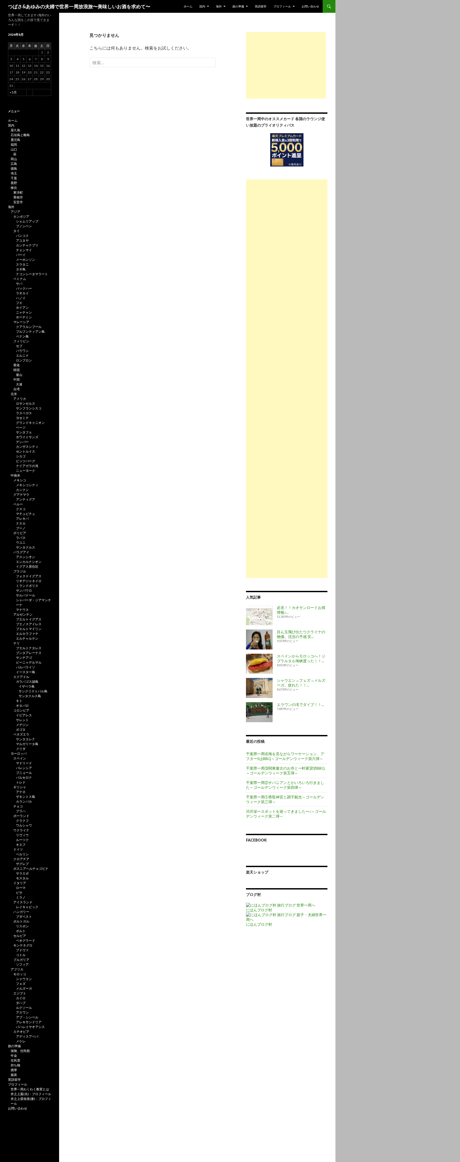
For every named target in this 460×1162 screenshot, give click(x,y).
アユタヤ (22, 240)
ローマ (21, 888)
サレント (22, 720)
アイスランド (22, 902)
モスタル (22, 878)
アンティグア (25, 499)
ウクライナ (21, 830)
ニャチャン (24, 312)
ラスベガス (24, 413)
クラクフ (22, 821)
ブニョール (24, 773)
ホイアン (22, 308)
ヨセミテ (22, 418)
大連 (19, 384)
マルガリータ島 (27, 744)
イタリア (19, 883)
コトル (21, 955)
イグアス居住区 (27, 566)
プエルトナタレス (29, 648)
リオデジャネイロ (29, 581)
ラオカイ (22, 293)
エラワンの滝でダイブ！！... (300, 704)
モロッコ (19, 974)
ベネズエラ (21, 734)
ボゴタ (21, 730)
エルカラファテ (27, 634)
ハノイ (21, 298)
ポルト (21, 931)
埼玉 (14, 173)
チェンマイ (24, 250)
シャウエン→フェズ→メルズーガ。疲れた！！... (301, 682)
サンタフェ (24, 432)
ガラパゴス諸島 (27, 682)
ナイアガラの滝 (27, 466)
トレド (21, 782)
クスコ (21, 509)
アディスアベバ (27, 1036)
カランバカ (24, 801)
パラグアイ (21, 552)
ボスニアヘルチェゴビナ (30, 869)
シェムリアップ (27, 221)
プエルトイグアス (29, 619)
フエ (19, 303)
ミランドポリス (27, 586)
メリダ (21, 749)
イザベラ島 (27, 686)
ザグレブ (22, 864)
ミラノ (21, 897)
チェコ (18, 806)
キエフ (21, 845)
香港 (16, 365)
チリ (16, 643)
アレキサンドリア (29, 1022)
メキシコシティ (27, 485)
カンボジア (21, 216)
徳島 (14, 168)
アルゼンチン (22, 614)
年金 (14, 1056)
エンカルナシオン (29, 562)
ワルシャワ (24, 825)
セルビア (19, 936)
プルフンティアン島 (30, 332)
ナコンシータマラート (32, 274)
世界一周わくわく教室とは (30, 1089)
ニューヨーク (25, 471)
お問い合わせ (310, 6)
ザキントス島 (25, 797)
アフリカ (17, 969)
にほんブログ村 (259, 910)
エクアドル (21, 677)
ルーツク (22, 840)
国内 (202, 6)
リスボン (22, 926)
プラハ (21, 811)
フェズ (21, 984)
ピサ (19, 893)
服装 (14, 1075)
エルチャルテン (27, 638)
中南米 (15, 475)
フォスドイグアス (29, 576)
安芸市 (18, 202)
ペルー (18, 504)
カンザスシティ (27, 447)
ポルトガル (21, 921)
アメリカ (19, 399)
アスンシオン (25, 557)
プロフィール (282, 6)
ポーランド (21, 816)
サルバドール (25, 595)
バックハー (24, 288)
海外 (219, 6)
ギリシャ (19, 787)
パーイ (21, 255)
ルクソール (24, 1008)
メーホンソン (25, 260)
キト (19, 701)
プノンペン (24, 226)
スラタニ (22, 264)
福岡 (14, 145)
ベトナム (19, 279)
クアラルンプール (29, 327)
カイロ (21, 998)
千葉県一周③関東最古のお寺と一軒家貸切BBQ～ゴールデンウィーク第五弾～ (285, 770)
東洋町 (18, 192)
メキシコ (19, 480)
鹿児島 (15, 140)
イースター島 (25, 672)
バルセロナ (24, 777)
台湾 (16, 389)
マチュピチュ (25, 514)
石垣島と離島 (20, 135)
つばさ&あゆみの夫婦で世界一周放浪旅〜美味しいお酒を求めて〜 (79, 6)
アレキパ (22, 519)
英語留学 (260, 6)
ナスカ (21, 523)
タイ (16, 231)
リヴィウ (22, 835)
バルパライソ (25, 667)
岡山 (14, 159)
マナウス (22, 610)
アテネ (21, 792)
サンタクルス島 (30, 696)
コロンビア (21, 710)
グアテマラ (21, 495)
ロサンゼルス (25, 403)
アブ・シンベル (27, 1017)
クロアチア (21, 859)
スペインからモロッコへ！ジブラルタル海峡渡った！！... (301, 658)
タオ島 (21, 269)
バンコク (22, 236)
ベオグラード (25, 940)
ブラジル (19, 571)
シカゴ (21, 456)
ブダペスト (24, 917)
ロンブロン (24, 360)
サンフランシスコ (29, 408)
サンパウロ (24, 590)
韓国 (16, 370)
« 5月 (13, 92)
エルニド (22, 355)
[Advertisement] (286, 65)
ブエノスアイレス (29, 624)
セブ (19, 346)
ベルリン (22, 854)
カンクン (22, 490)
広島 (14, 164)
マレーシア (21, 322)
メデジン (22, 725)
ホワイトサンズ (27, 437)
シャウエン (24, 979)
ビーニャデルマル (29, 662)
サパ (19, 284)
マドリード (24, 763)
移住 (14, 188)
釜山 (19, 375)
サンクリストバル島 (33, 691)
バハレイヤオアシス (30, 1027)
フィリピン (21, 341)
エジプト (19, 993)
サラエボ (22, 873)
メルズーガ (24, 988)
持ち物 (15, 1065)
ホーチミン (24, 317)
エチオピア (21, 1032)
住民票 (15, 1060)
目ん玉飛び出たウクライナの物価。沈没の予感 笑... (301, 634)
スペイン (19, 758)
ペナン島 (22, 336)
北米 (14, 394)
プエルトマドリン (29, 629)
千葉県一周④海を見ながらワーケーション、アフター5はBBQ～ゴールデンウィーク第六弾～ (285, 756)
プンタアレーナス (29, 653)
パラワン (22, 351)
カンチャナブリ (27, 245)
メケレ (21, 1041)
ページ (21, 427)
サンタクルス (25, 547)
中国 (16, 379)
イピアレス (24, 715)
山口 (14, 149)
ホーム (188, 6)
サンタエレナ (25, 739)
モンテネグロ (22, 945)
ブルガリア (21, 960)
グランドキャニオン (30, 423)
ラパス (21, 538)
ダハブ (21, 1003)
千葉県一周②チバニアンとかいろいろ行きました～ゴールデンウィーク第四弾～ (285, 785)
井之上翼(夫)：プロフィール (31, 1094)
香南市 (18, 197)
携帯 (14, 1070)
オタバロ (22, 706)
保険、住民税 (20, 1051)
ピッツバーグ (25, 461)
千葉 (14, 178)
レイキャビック (27, 907)
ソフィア (22, 964)
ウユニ (21, 543)
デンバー (22, 442)
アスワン (22, 1012)
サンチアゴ (24, 658)
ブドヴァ (22, 950)
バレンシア (24, 768)
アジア (15, 212)
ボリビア (19, 533)
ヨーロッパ (19, 753)
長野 (14, 183)
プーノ (21, 528)
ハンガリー (21, 912)
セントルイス (25, 451)
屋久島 (15, 130)
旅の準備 (238, 6)
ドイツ (18, 849)
